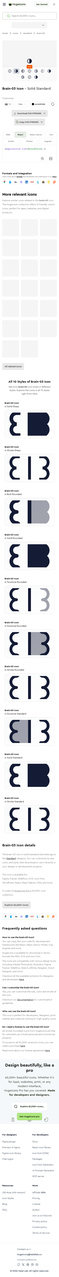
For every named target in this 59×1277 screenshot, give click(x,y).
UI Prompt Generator (43, 1170)
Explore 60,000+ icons (16, 905)
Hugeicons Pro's (22, 890)
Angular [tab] (48, 141)
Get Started (41, 4)
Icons (15, 33)
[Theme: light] (54, 4)
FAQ (4, 1209)
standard (27, 33)
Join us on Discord (41, 1215)
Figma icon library (11, 1153)
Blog (4, 1204)
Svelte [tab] (11, 141)
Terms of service (41, 1233)
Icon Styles (8, 1198)
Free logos (7, 1159)
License (36, 1204)
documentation (25, 999)
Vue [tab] (51, 134)
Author (36, 1209)
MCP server (38, 1176)
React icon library (41, 1147)
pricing (19, 176)
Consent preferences (27, 1259)
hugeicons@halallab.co (29, 1254)
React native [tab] (36, 134)
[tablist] (29, 138)
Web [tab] (8, 134)
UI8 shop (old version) (13, 1192)
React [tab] (20, 134)
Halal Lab (23, 1271)
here (21, 979)
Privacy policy (39, 1221)
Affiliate (39, 1192)
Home (5, 33)
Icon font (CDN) (40, 1153)
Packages (37, 1159)
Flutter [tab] (29, 141)
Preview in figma (11, 1147)
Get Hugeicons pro (29, 1116)
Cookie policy (39, 1227)
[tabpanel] (29, 153)
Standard (11, 858)
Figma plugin (9, 1141)
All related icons (13, 366)
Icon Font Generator (43, 1164)
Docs (54, 176)
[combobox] (29, 25)
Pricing (36, 1198)
